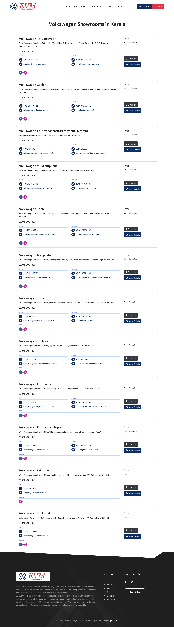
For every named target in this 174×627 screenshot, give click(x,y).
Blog (120, 6)
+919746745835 (30, 488)
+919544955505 (30, 316)
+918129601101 (83, 184)
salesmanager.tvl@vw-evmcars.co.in (38, 406)
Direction (131, 58)
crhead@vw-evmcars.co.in (87, 449)
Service (109, 584)
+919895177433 (30, 359)
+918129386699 (30, 273)
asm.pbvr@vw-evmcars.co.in (35, 64)
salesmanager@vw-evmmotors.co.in (38, 153)
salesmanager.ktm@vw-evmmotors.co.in (40, 363)
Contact (111, 6)
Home (68, 6)
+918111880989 (83, 316)
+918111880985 (83, 402)
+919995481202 (30, 445)
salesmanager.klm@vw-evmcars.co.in (38, 320)
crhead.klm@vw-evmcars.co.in (88, 320)
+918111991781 (30, 531)
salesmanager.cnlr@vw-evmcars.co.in (39, 234)
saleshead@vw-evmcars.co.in (35, 449)
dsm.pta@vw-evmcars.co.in (34, 492)
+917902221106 (83, 273)
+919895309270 (83, 60)
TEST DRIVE (144, 6)
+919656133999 (83, 445)
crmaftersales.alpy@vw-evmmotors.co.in (93, 277)
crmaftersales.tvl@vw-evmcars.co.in (91, 406)
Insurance (110, 596)
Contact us (110, 599)
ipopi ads (114, 620)
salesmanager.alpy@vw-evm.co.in (37, 277)
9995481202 (29, 149)
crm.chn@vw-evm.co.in (85, 110)
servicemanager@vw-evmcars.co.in (91, 153)
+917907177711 (30, 106)
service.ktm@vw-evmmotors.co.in (90, 363)
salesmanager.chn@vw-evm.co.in (37, 110)
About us (109, 588)
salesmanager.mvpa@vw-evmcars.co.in (39, 188)
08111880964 (82, 149)
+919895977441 (83, 106)
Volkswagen (87, 6)
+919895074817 (83, 359)
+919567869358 (30, 60)
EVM (75, 6)
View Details (134, 64)
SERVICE (158, 6)
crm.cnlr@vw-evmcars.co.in (87, 234)
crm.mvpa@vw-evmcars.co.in (88, 188)
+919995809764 (30, 230)
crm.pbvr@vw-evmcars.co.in (87, 64)
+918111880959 (30, 402)
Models (100, 6)
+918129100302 (83, 230)
